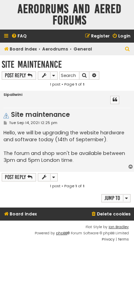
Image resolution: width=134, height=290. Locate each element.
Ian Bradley (119, 227)
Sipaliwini (12, 94)
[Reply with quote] (114, 100)
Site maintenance (32, 64)
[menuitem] (18, 36)
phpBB (61, 233)
